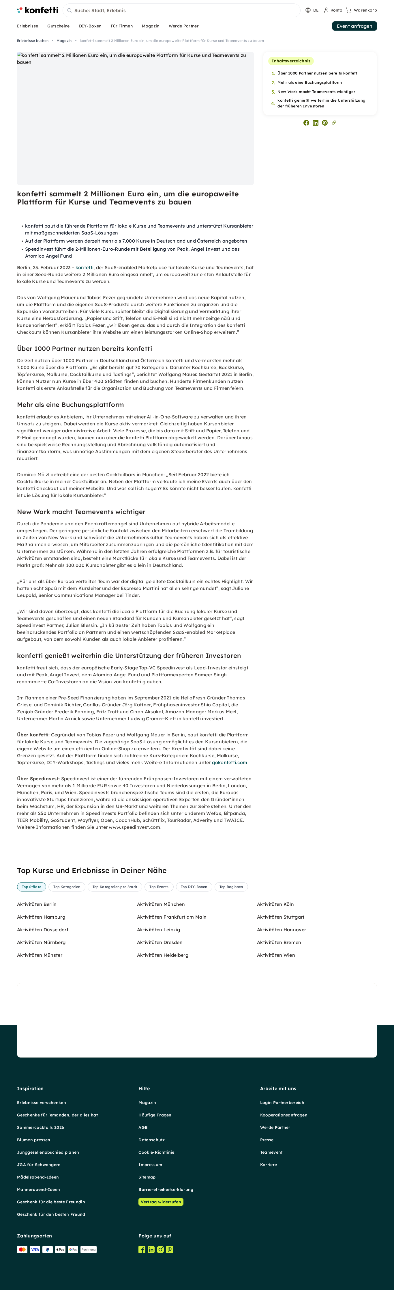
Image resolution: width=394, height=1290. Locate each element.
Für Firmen (122, 26)
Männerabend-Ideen (38, 1189)
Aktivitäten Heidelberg (162, 955)
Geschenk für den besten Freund (51, 1214)
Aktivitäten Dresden (160, 942)
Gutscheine (58, 26)
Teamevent (271, 1152)
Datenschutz (151, 1139)
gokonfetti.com (229, 762)
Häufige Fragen (154, 1115)
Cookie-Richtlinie (156, 1152)
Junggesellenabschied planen (48, 1152)
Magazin (150, 26)
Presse (267, 1139)
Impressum (150, 1164)
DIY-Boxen (90, 26)
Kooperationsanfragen (283, 1115)
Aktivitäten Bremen (279, 942)
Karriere (268, 1164)
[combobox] (182, 10)
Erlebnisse (27, 26)
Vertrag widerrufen (161, 1202)
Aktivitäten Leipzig (158, 929)
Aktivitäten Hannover (281, 929)
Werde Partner (184, 26)
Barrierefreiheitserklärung (165, 1189)
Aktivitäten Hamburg (41, 917)
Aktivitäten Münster (39, 955)
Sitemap (146, 1177)
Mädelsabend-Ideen (38, 1177)
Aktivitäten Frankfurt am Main (172, 917)
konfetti (85, 267)
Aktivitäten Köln (275, 904)
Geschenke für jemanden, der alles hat (57, 1115)
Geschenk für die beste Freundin (51, 1202)
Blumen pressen (33, 1139)
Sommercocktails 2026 (40, 1127)
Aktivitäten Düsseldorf (42, 929)
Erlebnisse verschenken (41, 1102)
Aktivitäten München (161, 904)
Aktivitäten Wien (276, 955)
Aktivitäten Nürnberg (41, 942)
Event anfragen (354, 26)
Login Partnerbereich (282, 1102)
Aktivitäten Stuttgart (281, 917)
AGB (143, 1127)
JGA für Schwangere (39, 1164)
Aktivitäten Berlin (37, 904)
